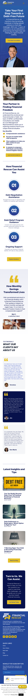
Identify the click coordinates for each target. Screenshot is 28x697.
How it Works (6, 648)
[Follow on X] (7, 637)
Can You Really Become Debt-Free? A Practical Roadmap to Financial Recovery (13, 496)
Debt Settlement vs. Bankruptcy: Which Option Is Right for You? (14, 523)
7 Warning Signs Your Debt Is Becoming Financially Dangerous (14, 549)
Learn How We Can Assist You (14, 155)
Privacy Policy (14, 694)
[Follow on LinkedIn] (15, 637)
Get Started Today (14, 602)
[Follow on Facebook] (4, 637)
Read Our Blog (14, 560)
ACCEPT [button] (21, 694)
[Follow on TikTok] (12, 637)
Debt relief (5, 650)
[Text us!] (22, 687)
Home (4, 645)
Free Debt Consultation (14, 40)
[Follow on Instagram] (10, 637)
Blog (4, 653)
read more (7, 500)
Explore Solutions (14, 259)
